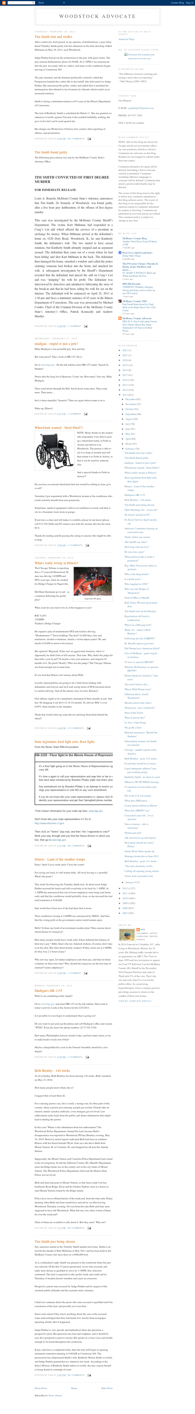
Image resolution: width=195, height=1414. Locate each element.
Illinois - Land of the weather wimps (60, 859)
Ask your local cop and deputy (140, 837)
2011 (125, 893)
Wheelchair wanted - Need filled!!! (59, 427)
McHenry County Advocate (137, 318)
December (130, 399)
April (128, 438)
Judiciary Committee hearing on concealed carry (141, 530)
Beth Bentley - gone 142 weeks (141, 758)
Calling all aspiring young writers (142, 871)
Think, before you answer (137, 537)
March (129, 443)
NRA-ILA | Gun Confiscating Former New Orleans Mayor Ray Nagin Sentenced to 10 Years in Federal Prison (139, 326)
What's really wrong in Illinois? (56, 563)
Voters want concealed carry (139, 876)
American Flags (126, 39)
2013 (125, 394)
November (131, 404)
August (129, 419)
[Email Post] (89, 139)
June (128, 429)
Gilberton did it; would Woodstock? (136, 696)
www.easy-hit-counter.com (139, 58)
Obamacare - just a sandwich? (140, 707)
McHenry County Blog (134, 238)
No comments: (77, 139)
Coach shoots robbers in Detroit (141, 805)
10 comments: (76, 728)
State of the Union (134, 712)
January (129, 882)
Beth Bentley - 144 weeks (52, 1070)
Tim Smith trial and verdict (53, 36)
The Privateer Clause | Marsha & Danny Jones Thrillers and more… (140, 266)
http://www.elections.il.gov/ (49, 823)
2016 (125, 380)
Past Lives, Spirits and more (137, 252)
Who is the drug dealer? (137, 574)
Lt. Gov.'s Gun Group (135, 722)
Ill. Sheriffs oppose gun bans (139, 643)
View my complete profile (135, 1001)
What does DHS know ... (137, 800)
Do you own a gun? (134, 551)
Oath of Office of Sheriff (137, 597)
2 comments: (76, 545)
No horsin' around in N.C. (138, 514)
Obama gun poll (133, 832)
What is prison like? (135, 717)
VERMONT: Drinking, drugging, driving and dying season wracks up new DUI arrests (138, 289)
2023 (125, 350)
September (131, 414)
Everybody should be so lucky (140, 763)
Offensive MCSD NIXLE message (142, 782)
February (130, 448)
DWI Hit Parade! (131, 284)
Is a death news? (133, 579)
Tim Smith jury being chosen (55, 1241)
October (129, 409)
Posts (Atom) (55, 1395)
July (127, 424)
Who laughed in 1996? (136, 584)
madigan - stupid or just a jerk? (56, 343)
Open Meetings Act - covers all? (141, 509)
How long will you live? (137, 547)
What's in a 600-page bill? (138, 625)
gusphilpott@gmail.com (140, 108)
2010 (125, 898)
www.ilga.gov (48, 364)
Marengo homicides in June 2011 (142, 856)
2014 (125, 390)
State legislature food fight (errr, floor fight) (65, 741)
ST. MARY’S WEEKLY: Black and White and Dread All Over (139, 274)
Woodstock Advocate (97, 16)
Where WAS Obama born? (138, 689)
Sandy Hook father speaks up (139, 851)
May (128, 433)
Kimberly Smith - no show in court (142, 777)
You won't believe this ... (137, 684)
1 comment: (75, 326)
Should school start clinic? (138, 702)
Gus (142, 929)
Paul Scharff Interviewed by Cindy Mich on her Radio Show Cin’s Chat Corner (138, 307)
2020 (125, 360)
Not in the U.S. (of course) (138, 795)
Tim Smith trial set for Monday (140, 611)
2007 (125, 913)
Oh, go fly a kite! (133, 727)
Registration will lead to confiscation (137, 618)
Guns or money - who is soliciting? (137, 825)
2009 (125, 903)
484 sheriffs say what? (136, 542)
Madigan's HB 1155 (48, 990)
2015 (125, 385)
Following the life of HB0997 (140, 638)
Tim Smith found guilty (51, 152)
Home (74, 1388)
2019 (125, 365)
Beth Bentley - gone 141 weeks (141, 861)
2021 (125, 355)
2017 (125, 375)
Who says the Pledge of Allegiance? (137, 590)
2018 (125, 370)
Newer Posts (41, 1388)
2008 (125, 908)
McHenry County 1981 (134, 301)
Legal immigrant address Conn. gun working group (141, 770)
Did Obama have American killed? (142, 648)
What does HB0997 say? (137, 810)
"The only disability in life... (139, 866)
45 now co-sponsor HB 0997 (139, 662)
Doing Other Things (131, 255)
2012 (125, 888)
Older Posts (107, 1388)
